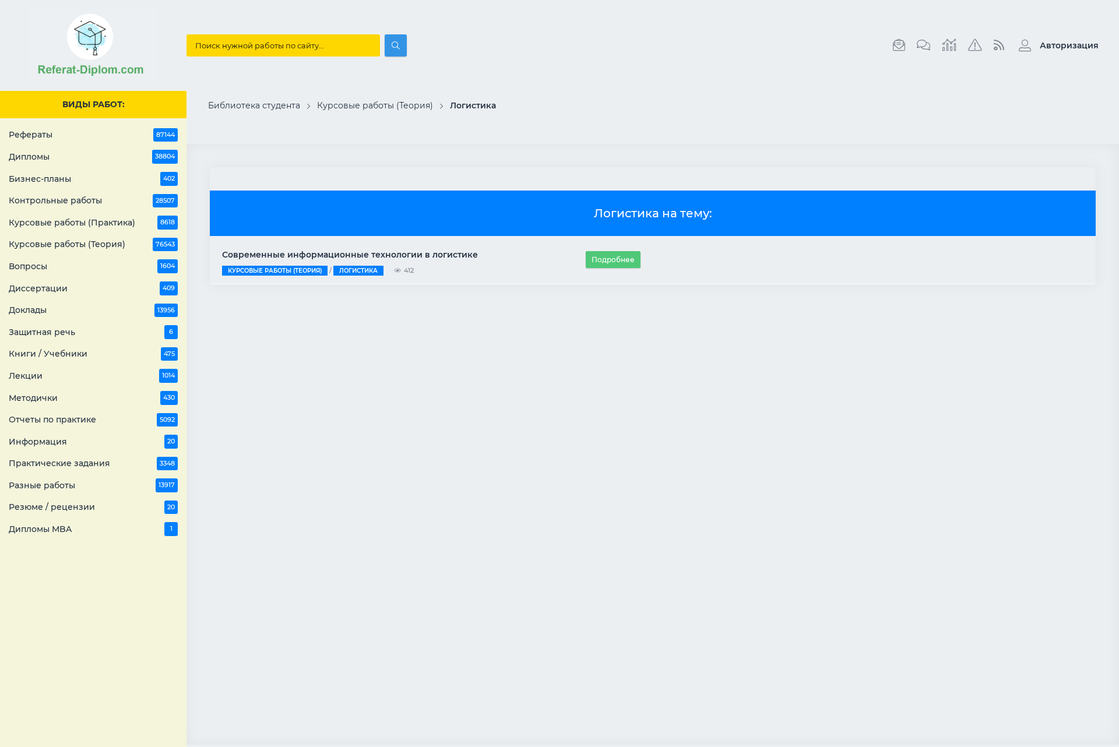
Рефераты (92, 134)
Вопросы (92, 266)
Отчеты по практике (92, 419)
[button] (1056, 45)
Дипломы (92, 156)
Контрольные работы (92, 200)
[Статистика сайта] (949, 45)
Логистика (358, 270)
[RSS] (999, 45)
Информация (92, 441)
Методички (92, 398)
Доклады (92, 310)
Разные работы (92, 485)
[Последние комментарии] (924, 45)
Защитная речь (91, 332)
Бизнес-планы (92, 179)
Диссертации (92, 288)
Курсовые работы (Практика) (92, 222)
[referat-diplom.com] (93, 76)
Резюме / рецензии (92, 507)
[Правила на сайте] (975, 45)
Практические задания (92, 463)
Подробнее (613, 259)
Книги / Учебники (92, 353)
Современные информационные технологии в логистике (350, 254)
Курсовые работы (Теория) (92, 244)
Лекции (92, 376)
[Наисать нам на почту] (899, 45)
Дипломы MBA (91, 529)
